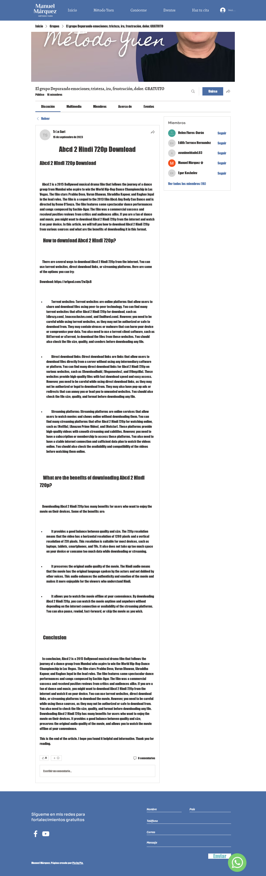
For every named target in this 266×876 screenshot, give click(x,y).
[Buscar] (193, 91)
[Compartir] (152, 131)
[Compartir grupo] (228, 91)
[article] (97, 454)
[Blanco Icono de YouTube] (45, 833)
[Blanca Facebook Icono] (35, 833)
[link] (48, 106)
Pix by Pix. (77, 863)
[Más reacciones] (56, 758)
